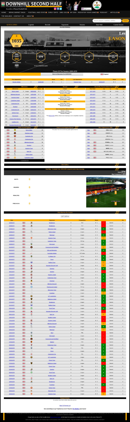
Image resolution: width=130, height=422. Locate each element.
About (29, 16)
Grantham (51, 293)
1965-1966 (92, 122)
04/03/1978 (12, 345)
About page (52, 115)
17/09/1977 (12, 241)
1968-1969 (92, 112)
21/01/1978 (12, 323)
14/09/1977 (12, 238)
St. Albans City (52, 256)
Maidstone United (52, 299)
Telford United (29, 154)
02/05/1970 (33, 109)
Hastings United (52, 274)
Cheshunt (52, 280)
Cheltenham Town (52, 277)
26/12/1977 (12, 299)
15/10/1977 (12, 253)
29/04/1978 (12, 390)
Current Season (118, 25)
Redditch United (52, 317)
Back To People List (65, 405)
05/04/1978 (12, 372)
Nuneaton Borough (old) (15, 125)
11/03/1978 (12, 351)
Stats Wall (99, 25)
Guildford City (15, 122)
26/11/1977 (12, 287)
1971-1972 (92, 103)
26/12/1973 (33, 122)
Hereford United (15, 97)
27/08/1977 (12, 228)
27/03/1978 (12, 363)
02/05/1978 (102, 82)
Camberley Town (52, 241)
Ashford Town (15, 112)
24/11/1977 (12, 283)
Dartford (52, 271)
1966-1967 (92, 118)
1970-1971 (92, 106)
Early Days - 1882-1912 (57, 12)
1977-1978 (92, 91)
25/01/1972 (33, 115)
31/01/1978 (12, 326)
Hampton (52, 268)
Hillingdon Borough (15, 94)
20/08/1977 (12, 222)
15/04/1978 (12, 378)
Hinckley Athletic (16, 82)
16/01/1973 (33, 118)
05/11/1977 (12, 268)
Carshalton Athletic (52, 253)
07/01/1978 (12, 311)
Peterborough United (52, 287)
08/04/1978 (12, 375)
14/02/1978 (12, 332)
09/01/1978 (12, 314)
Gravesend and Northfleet (52, 247)
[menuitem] (4, 12)
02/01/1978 (12, 308)
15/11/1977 (12, 277)
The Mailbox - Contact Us (12, 16)
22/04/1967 (33, 97)
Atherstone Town (52, 228)
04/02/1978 (12, 329)
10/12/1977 (12, 293)
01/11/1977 (33, 125)
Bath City (29, 151)
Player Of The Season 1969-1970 (65, 71)
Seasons (82, 25)
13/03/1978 (12, 354)
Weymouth (52, 244)
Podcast (103, 12)
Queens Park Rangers (15, 118)
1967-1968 (92, 115)
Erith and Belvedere (52, 250)
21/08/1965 (41, 82)
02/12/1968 (33, 103)
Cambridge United (15, 100)
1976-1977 (92, 94)
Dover (52, 259)
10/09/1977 (12, 235)
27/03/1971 (33, 112)
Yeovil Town (52, 308)
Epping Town (52, 360)
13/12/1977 (12, 296)
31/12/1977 (12, 305)
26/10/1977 (12, 259)
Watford (52, 342)
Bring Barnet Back (17, 12)
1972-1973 (92, 100)
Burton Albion (29, 130)
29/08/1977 (12, 232)
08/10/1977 (12, 250)
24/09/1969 (33, 106)
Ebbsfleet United (29, 133)
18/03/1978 (12, 357)
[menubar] (65, 14)
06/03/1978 (12, 348)
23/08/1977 (12, 225)
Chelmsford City (15, 103)
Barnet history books (55, 417)
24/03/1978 (12, 360)
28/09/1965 (33, 91)
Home (3, 12)
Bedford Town (52, 262)
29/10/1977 (12, 262)
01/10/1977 (12, 247)
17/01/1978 (12, 320)
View (88, 130)
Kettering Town (77, 82)
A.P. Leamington (52, 296)
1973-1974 (92, 97)
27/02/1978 (12, 342)
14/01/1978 (12, 317)
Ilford (52, 332)
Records (47, 25)
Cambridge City (29, 136)
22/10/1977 (12, 256)
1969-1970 (92, 109)
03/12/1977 (12, 290)
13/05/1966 (33, 94)
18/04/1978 (12, 381)
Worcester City (52, 390)
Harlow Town (52, 387)
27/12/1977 (12, 302)
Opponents (64, 25)
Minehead (52, 235)
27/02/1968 (33, 100)
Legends (31, 25)
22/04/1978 (12, 384)
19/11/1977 (12, 280)
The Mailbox (75, 409)
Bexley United (15, 91)
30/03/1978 (12, 366)
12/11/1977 (12, 274)
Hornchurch (15, 115)
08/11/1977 (12, 271)
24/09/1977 (12, 244)
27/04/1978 (12, 387)
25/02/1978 (12, 338)
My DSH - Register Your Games (83, 12)
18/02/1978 (12, 335)
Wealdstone (52, 222)
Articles (114, 12)
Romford (15, 106)
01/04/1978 (12, 369)
